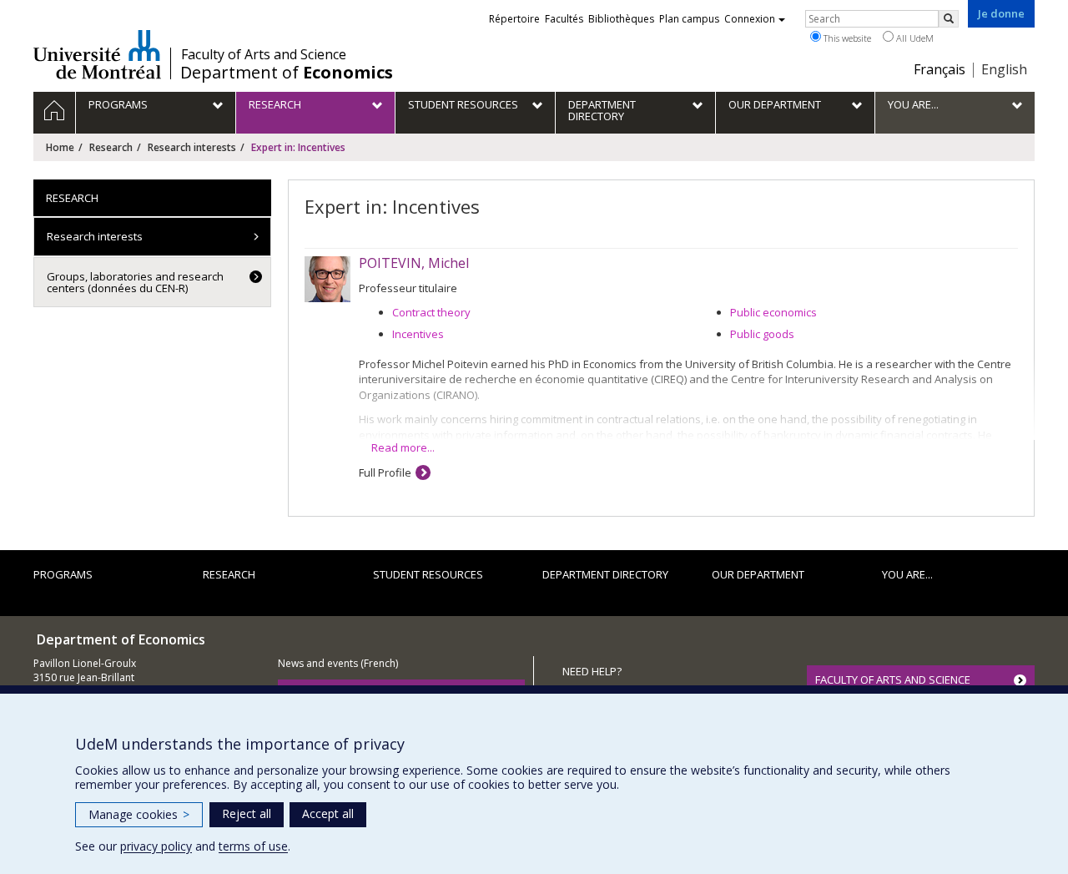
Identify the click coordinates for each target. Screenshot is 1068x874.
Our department (758, 574)
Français (939, 69)
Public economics (773, 312)
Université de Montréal (97, 54)
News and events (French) (338, 663)
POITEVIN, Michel (414, 263)
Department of (286, 72)
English (1004, 69)
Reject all (246, 813)
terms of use (253, 846)
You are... (907, 574)
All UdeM (914, 38)
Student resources (428, 574)
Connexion (749, 19)
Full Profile (385, 472)
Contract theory (431, 312)
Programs (63, 574)
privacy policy (156, 846)
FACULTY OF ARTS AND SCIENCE (892, 679)
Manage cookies (138, 814)
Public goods (762, 333)
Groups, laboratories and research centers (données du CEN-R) (135, 282)
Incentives (418, 333)
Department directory (605, 574)
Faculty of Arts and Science (263, 54)
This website (846, 38)
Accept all (328, 813)
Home (60, 147)
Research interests (192, 147)
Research (111, 147)
